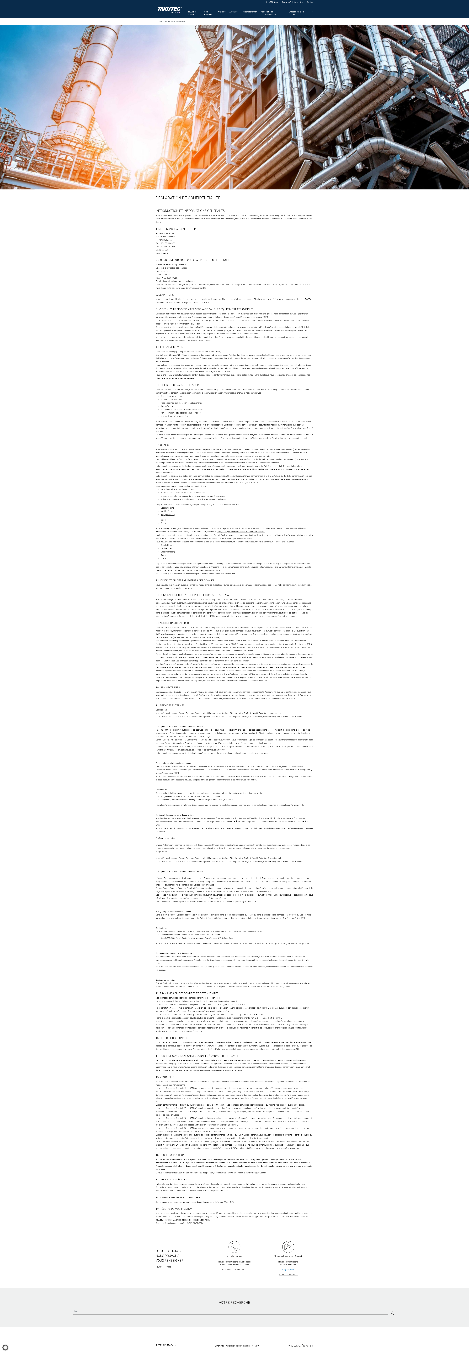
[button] (5, 1347)
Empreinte (219, 1346)
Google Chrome (167, 508)
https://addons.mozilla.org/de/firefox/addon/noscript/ (195, 570)
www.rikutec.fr (162, 253)
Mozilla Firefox (167, 511)
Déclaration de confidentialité (237, 1346)
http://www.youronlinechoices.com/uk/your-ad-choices (241, 532)
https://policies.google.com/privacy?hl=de (285, 805)
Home (160, 21)
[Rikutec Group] (170, 10)
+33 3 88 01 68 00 (239, 1269)
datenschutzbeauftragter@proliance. (178, 281)
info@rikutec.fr (162, 250)
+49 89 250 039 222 (168, 278)
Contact (255, 1346)
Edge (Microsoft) (168, 514)
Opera (163, 523)
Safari (163, 520)
